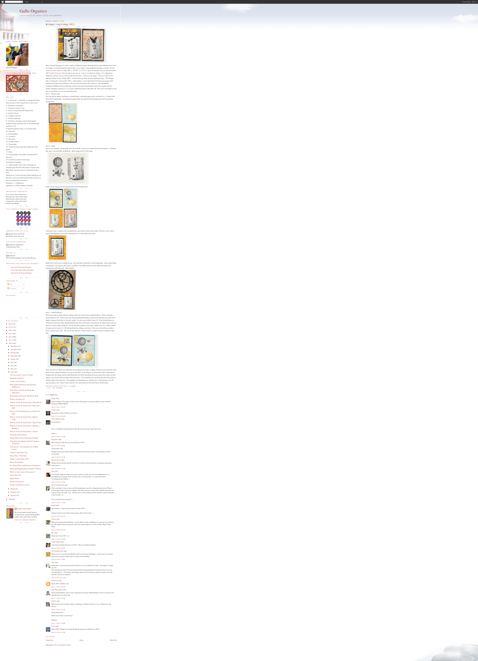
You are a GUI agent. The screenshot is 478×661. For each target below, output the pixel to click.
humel (53, 505)
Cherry (53, 519)
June (12, 365)
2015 (10, 327)
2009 (10, 499)
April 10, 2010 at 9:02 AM (58, 530)
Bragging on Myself (17, 378)
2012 (10, 337)
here (95, 83)
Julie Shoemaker (56, 589)
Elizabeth (54, 439)
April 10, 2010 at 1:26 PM (58, 548)
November (14, 349)
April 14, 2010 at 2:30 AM (58, 632)
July (12, 362)
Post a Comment (50, 636)
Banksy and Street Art (17, 399)
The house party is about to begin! (21, 375)
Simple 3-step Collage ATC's (61, 24)
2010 (10, 343)
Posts (11, 284)
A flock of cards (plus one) (19, 452)
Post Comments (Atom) (63, 645)
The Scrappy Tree (57, 551)
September (14, 356)
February (14, 492)
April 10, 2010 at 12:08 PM (58, 539)
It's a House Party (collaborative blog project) (25, 465)
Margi (53, 398)
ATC (53, 388)
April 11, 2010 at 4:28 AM (58, 587)
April (12, 372)
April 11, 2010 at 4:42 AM (58, 598)
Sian (52, 471)
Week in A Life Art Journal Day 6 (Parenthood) (25, 402)
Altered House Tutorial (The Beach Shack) (24, 438)
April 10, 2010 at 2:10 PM (58, 559)
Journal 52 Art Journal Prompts (21, 273)
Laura (53, 626)
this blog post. (56, 73)
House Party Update (16, 462)
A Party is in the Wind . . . (18, 381)
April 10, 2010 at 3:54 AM (58, 436)
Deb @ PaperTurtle (57, 485)
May (12, 369)
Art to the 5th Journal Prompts (21, 267)
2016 (10, 324)
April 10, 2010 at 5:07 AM (58, 468)
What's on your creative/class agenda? (22, 472)
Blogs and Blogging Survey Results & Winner (25, 468)
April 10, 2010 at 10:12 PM (58, 578)
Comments (13, 288)
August (13, 359)
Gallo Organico (33, 11)
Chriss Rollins (56, 419)
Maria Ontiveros (24, 509)
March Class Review (17, 481)
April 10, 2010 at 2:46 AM (58, 407)
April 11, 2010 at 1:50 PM (58, 623)
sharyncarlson (56, 460)
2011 (10, 340)
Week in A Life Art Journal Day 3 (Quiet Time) (25, 422)
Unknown (54, 580)
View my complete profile (25, 520)
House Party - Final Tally (18, 456)
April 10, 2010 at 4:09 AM (58, 445)
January (13, 495)
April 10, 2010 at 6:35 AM (58, 482)
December (14, 346)
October (13, 352)
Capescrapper (55, 542)
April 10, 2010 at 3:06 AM (58, 416)
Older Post (113, 640)
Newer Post (49, 640)
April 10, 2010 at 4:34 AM (58, 457)
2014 (10, 330)
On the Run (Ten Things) (18, 435)
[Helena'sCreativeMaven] (23, 225)
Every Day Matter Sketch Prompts (22, 270)
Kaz (52, 533)
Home (82, 640)
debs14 (53, 601)
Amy (53, 562)
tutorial (59, 388)
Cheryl (53, 410)
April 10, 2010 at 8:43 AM (58, 516)
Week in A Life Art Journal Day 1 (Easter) (24, 431)
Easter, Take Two (15, 475)
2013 (10, 333)
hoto (80, 75)
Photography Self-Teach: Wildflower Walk (24, 396)
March (13, 489)
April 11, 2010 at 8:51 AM (58, 609)
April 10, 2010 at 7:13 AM (58, 502)
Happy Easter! (14, 478)
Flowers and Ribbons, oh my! (20, 485)
